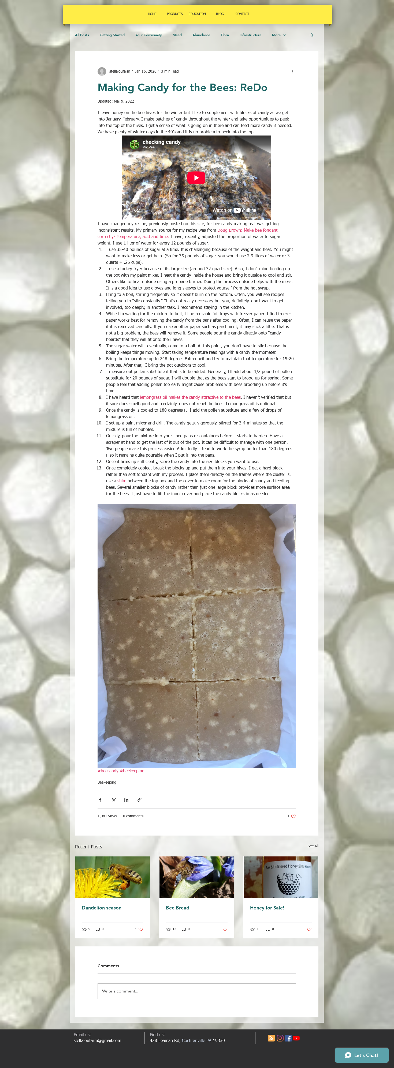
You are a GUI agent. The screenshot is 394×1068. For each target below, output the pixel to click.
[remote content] (197, 178)
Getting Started (112, 35)
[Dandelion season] (112, 877)
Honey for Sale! (267, 908)
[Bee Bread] (196, 877)
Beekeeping (107, 782)
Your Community (148, 35)
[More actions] (292, 71)
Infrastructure (250, 35)
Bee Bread (177, 908)
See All (313, 846)
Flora (225, 35)
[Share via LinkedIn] (126, 799)
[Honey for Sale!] (281, 877)
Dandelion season (101, 908)
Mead (177, 35)
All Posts (82, 35)
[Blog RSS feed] (271, 1038)
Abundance (201, 35)
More (276, 35)
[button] (311, 35)
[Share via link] (139, 799)
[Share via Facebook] (100, 799)
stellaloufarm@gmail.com (97, 1041)
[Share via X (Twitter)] (113, 799)
